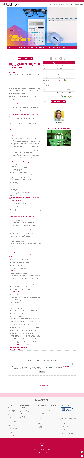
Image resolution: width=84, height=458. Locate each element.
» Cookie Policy (40, 421)
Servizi (62, 4)
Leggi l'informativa (65, 366)
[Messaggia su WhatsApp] (82, 452)
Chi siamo (56, 4)
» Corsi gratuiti (40, 408)
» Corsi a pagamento (41, 410)
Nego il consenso (52, 368)
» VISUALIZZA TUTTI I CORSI (42, 386)
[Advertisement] (42, 52)
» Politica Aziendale (41, 423)
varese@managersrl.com (26, 418)
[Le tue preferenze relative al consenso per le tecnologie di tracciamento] (82, 456)
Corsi (51, 4)
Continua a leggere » (11, 435)
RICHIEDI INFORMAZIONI (25, 58)
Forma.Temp (60, 80)
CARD (70, 4)
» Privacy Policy (40, 418)
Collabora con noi (78, 4)
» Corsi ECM (40, 416)
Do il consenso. (45, 368)
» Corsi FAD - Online (41, 413)
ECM (67, 4)
